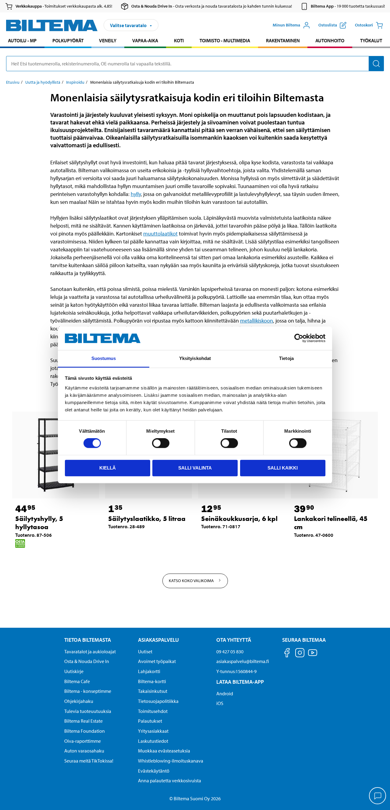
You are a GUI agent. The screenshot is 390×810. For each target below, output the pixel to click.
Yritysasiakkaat (153, 731)
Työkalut (371, 40)
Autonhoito (329, 40)
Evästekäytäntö (153, 771)
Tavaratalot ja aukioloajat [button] (90, 651)
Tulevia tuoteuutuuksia (87, 711)
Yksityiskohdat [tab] (195, 358)
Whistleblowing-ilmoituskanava (170, 761)
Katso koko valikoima (192, 580)
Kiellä (107, 467)
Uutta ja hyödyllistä (42, 82)
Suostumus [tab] (103, 358)
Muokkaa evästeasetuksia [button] (164, 751)
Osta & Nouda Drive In (86, 661)
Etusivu (13, 82)
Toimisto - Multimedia (225, 40)
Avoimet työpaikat (157, 661)
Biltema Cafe (77, 681)
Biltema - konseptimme (87, 691)
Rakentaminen (283, 40)
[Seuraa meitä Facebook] (287, 654)
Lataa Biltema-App (240, 681)
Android (224, 693)
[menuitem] (22, 41)
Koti (179, 40)
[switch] (160, 443)
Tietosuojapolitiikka (158, 701)
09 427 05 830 (229, 651)
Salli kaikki (283, 467)
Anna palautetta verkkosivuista (169, 780)
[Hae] (376, 63)
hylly (136, 193)
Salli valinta (195, 467)
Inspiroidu (75, 82)
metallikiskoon (256, 320)
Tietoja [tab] (286, 358)
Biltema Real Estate (83, 721)
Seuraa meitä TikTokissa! (88, 761)
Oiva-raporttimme (82, 741)
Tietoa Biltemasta (87, 639)
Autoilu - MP (22, 40)
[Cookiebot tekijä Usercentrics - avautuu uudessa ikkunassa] (298, 338)
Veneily (107, 40)
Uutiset (145, 651)
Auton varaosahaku (84, 751)
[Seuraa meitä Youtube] (312, 655)
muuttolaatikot (160, 233)
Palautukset (150, 721)
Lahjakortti (149, 671)
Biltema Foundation (84, 731)
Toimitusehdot (153, 711)
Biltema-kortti (152, 681)
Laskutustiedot (153, 741)
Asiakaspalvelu (158, 639)
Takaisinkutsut (152, 691)
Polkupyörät (67, 40)
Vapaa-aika (145, 40)
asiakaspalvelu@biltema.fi (242, 661)
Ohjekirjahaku (78, 701)
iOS (219, 703)
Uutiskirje (73, 671)
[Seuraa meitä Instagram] (300, 654)
